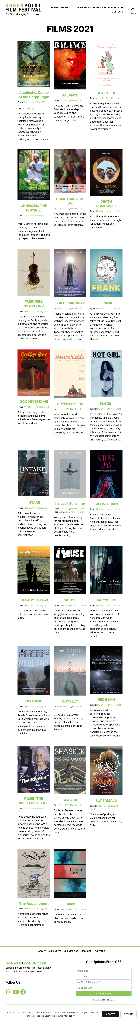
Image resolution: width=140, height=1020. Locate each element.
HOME (54, 7)
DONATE (13, 963)
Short (20, 105)
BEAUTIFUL (106, 93)
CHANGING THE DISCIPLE (34, 208)
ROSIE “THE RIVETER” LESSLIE (34, 800)
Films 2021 (41, 102)
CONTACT (117, 11)
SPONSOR (86, 951)
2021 (61, 512)
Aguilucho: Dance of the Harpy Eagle (34, 94)
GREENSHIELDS (70, 404)
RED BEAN (106, 699)
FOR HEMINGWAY (70, 303)
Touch (70, 904)
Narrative (74, 100)
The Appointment (33, 903)
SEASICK (70, 800)
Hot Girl (106, 403)
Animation (100, 98)
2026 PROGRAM (82, 7)
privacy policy (68, 1016)
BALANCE (70, 95)
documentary (28, 108)
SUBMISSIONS (115, 7)
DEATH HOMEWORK (106, 203)
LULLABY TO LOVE (34, 600)
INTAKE (33, 502)
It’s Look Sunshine (70, 503)
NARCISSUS (106, 600)
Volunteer (35, 963)
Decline (128, 1014)
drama (67, 512)
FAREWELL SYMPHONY (34, 303)
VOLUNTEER (55, 951)
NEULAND (33, 701)
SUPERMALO (106, 800)
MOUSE (70, 600)
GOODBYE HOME (34, 401)
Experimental (65, 706)
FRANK (106, 303)
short (82, 512)
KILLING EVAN (106, 504)
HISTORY (98, 7)
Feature (63, 605)
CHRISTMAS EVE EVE (70, 201)
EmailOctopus (109, 1000)
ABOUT (64, 7)
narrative (75, 512)
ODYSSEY (70, 701)
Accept (110, 1014)
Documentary (30, 102)
